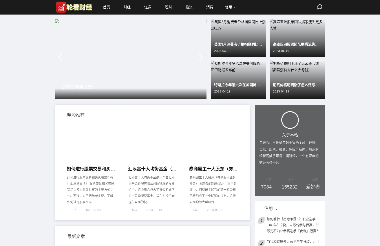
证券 (147, 7)
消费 (209, 7)
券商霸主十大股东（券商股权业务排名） (213, 135)
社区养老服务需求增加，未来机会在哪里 (170, 215)
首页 (106, 7)
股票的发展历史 (76, 86)
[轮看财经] (73, 7)
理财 (168, 7)
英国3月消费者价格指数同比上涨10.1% (238, 44)
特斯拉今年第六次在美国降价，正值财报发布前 (238, 84)
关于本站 (290, 134)
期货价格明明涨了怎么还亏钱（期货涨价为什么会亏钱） (297, 84)
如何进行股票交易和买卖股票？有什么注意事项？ (91, 135)
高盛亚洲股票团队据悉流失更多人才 (297, 44)
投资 (189, 7)
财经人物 (71, 216)
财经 (127, 7)
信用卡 (230, 7)
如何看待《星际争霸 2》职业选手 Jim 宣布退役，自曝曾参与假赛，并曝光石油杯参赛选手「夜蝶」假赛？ (293, 225)
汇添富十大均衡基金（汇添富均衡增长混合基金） (152, 135)
